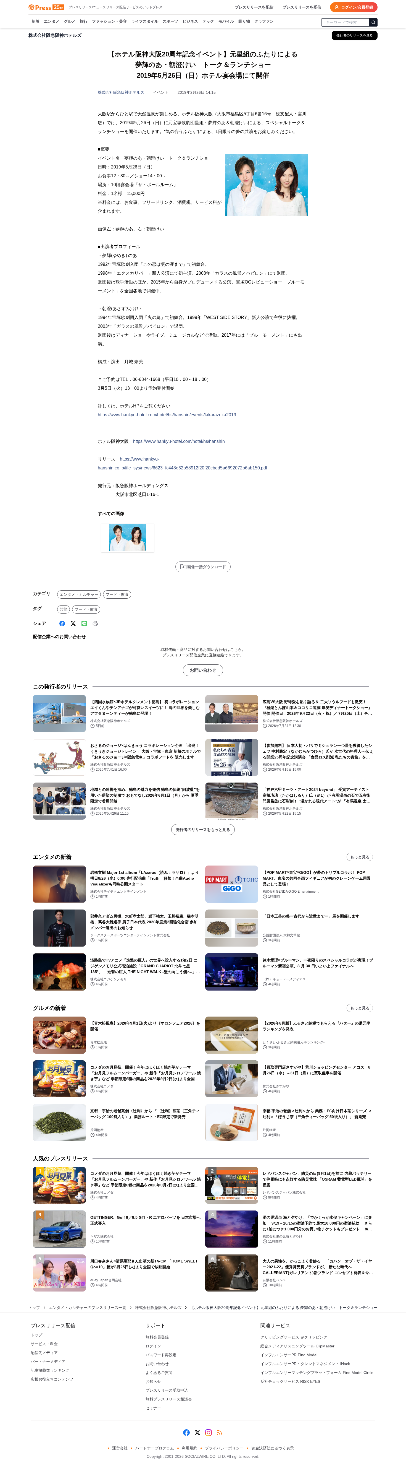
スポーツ (170, 21)
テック (208, 21)
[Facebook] (62, 623)
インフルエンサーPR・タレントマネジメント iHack (305, 1364)
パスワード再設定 (161, 1355)
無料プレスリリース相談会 (169, 1399)
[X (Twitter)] (73, 623)
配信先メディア (44, 1352)
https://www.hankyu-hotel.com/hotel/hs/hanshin (179, 441)
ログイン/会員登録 (357, 7)
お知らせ (153, 1381)
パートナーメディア (48, 1361)
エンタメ (51, 21)
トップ (34, 1307)
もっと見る (360, 857)
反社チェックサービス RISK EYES (290, 1381)
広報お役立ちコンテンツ (52, 1379)
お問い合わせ (203, 670)
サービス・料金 (44, 1344)
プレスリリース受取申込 (167, 1390)
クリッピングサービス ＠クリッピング (293, 1337)
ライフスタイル (144, 21)
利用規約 (189, 1448)
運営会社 (120, 1448)
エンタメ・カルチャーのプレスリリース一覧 (87, 1307)
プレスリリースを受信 (302, 7)
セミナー (153, 1408)
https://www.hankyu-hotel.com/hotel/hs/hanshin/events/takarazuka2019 (167, 414)
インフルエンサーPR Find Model (288, 1355)
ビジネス (190, 21)
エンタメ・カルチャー (79, 594)
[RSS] (219, 1432)
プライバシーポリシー (224, 1448)
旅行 (84, 21)
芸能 (63, 609)
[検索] (373, 22)
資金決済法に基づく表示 (272, 1448)
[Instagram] (208, 1432)
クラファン (264, 21)
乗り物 (244, 21)
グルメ (69, 21)
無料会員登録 (157, 1337)
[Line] (84, 623)
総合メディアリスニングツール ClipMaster (297, 1346)
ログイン (153, 1346)
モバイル (226, 21)
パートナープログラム (154, 1448)
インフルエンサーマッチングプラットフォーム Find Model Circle (316, 1372)
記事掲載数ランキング (50, 1370)
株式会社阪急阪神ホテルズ (121, 92)
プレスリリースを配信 (254, 7)
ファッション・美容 (109, 21)
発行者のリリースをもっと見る (203, 829)
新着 (35, 21)
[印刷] (95, 623)
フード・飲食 (117, 594)
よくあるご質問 (159, 1372)
